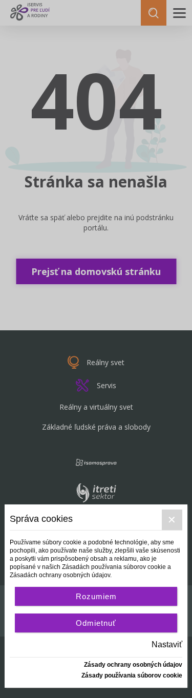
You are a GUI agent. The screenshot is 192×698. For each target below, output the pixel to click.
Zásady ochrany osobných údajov (133, 664)
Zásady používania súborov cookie (131, 675)
